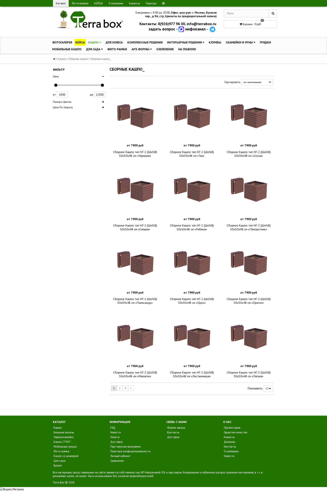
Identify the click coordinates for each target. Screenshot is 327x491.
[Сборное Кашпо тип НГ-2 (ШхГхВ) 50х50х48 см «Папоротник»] (248, 190)
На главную (187, 49)
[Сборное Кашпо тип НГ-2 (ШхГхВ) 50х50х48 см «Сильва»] (135, 190)
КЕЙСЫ (98, 3)
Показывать (255, 388)
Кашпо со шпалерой (65, 456)
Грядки (265, 42)
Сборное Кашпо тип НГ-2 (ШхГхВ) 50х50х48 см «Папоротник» (249, 227)
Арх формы (141, 49)
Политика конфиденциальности (130, 451)
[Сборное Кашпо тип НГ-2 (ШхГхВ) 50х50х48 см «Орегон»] (248, 263)
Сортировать (232, 82)
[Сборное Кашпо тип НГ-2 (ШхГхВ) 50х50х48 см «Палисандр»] (135, 263)
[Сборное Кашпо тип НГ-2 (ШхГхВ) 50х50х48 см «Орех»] (191, 263)
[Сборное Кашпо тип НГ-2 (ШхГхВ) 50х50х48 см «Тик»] (191, 116)
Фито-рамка (61, 451)
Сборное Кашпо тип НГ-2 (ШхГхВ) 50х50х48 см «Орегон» (249, 301)
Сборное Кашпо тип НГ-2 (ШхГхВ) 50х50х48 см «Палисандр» (135, 301)
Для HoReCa (114, 42)
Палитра (151, 3)
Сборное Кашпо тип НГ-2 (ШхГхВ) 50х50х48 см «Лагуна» (249, 374)
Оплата (114, 437)
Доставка (116, 442)
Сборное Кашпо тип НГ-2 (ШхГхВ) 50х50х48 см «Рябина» (192, 227)
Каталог (61, 3)
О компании (116, 3)
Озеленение (165, 49)
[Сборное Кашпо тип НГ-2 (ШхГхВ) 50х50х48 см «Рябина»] (191, 190)
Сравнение (117, 460)
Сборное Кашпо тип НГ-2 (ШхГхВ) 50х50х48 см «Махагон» (135, 374)
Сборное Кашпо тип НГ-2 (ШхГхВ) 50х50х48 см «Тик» (192, 154)
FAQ (112, 427)
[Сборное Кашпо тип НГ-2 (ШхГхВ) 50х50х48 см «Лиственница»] (191, 337)
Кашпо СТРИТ (62, 442)
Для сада (93, 49)
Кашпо (93, 42)
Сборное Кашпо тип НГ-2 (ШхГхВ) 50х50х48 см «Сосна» (249, 154)
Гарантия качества (235, 432)
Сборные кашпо (78, 59)
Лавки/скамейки (63, 437)
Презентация (231, 427)
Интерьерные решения (184, 42)
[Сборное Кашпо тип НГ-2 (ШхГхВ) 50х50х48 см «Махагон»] (135, 337)
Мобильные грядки (65, 446)
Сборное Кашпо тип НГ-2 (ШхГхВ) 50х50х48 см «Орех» (192, 301)
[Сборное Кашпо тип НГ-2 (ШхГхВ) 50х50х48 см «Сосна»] (248, 116)
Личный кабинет (120, 456)
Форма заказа (175, 427)
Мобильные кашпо (67, 49)
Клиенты (134, 3)
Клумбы (215, 42)
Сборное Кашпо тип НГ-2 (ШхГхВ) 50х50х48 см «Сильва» (135, 227)
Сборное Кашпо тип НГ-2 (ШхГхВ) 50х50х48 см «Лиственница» (192, 374)
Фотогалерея (80, 3)
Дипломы (229, 442)
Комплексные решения (145, 42)
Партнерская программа (125, 446)
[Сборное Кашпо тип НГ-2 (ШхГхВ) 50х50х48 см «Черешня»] (135, 116)
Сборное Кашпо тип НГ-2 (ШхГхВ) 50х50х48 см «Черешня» (135, 154)
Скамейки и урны (240, 42)
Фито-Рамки (117, 49)
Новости (115, 432)
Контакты (172, 432)
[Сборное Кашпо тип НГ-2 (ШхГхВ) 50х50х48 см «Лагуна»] (248, 337)
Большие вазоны (63, 432)
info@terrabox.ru (201, 23)
